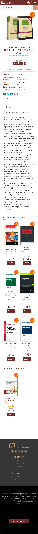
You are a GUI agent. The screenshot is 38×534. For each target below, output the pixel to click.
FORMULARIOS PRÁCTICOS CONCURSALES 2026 (27, 345)
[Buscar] (35, 7)
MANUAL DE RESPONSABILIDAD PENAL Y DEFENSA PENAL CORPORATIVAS (11, 399)
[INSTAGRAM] (19, 451)
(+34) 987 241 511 (19, 460)
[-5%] (11, 234)
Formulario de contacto (19, 466)
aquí (24, 501)
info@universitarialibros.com (19, 463)
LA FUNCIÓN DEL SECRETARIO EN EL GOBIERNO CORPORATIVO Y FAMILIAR (11, 345)
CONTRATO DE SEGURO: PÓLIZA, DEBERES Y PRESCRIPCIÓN (27, 248)
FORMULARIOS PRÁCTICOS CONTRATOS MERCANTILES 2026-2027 (11, 297)
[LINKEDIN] (25, 451)
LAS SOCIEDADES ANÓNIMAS (11, 248)
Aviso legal (19, 477)
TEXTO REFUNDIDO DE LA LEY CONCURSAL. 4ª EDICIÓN (27, 297)
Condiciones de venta (19, 480)
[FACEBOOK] (12, 451)
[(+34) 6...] (22, 451)
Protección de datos (19, 483)
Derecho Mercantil (22, 80)
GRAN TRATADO (22, 89)
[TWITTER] (15, 451)
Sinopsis (9, 107)
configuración (19, 503)
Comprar (11, 263)
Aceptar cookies (19, 521)
